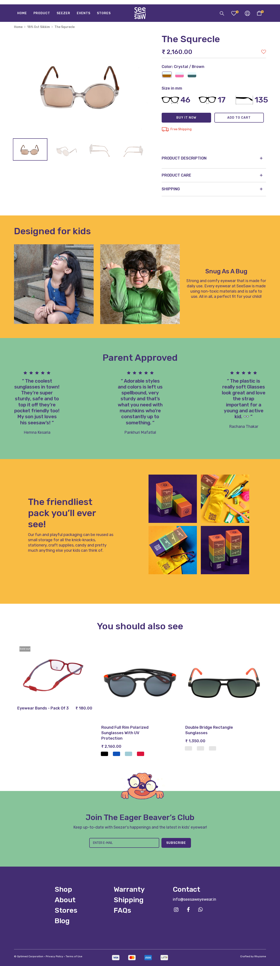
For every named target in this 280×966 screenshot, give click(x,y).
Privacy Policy (54, 956)
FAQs (122, 910)
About (65, 900)
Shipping (129, 900)
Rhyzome (260, 956)
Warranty (129, 889)
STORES (104, 13)
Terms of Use (74, 956)
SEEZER (63, 13)
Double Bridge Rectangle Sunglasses (209, 730)
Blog (62, 921)
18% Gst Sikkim (38, 27)
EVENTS (83, 13)
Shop (63, 889)
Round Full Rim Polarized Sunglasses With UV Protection (125, 733)
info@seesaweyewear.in (194, 899)
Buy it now (186, 118)
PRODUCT (41, 13)
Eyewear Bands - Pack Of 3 (43, 708)
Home (18, 27)
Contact (186, 889)
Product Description (184, 158)
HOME (22, 13)
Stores (66, 910)
